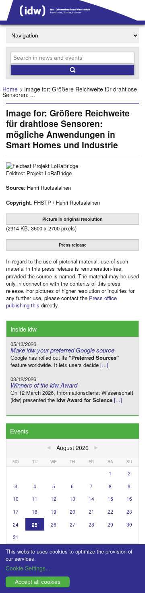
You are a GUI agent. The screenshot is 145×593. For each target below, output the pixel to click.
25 (34, 524)
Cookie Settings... (28, 568)
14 (91, 498)
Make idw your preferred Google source (62, 350)
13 (72, 498)
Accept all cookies (37, 581)
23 (129, 511)
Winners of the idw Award (43, 385)
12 (53, 498)
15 (110, 498)
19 (53, 511)
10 (16, 498)
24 (16, 524)
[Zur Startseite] (72, 18)
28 (91, 524)
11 (34, 498)
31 (16, 536)
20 (72, 511)
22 (110, 511)
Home (10, 89)
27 (72, 524)
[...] (104, 365)
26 (53, 524)
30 (129, 524)
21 (91, 511)
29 (110, 524)
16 (129, 498)
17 (16, 511)
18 (34, 511)
